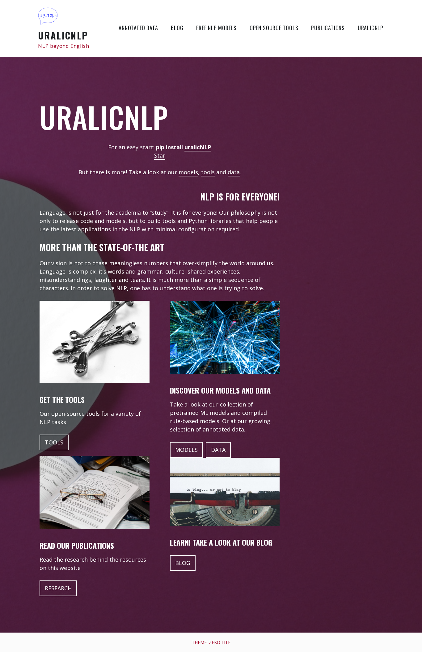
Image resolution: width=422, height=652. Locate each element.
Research (58, 588)
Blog (177, 28)
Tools (54, 442)
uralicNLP (197, 147)
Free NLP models (216, 28)
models (188, 172)
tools (208, 172)
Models (186, 449)
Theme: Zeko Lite (211, 642)
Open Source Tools (274, 28)
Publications (328, 28)
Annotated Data (138, 28)
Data (218, 449)
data (234, 172)
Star (159, 155)
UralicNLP (63, 35)
